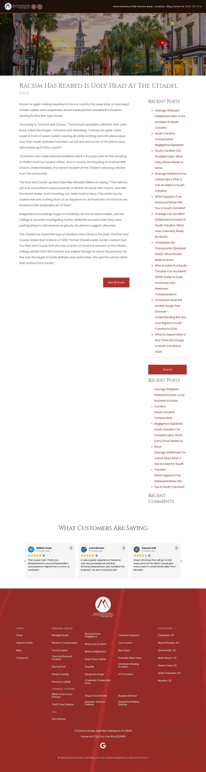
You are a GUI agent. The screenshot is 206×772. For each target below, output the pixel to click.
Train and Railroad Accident (62, 657)
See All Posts (116, 282)
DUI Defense (59, 719)
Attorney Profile (128, 6)
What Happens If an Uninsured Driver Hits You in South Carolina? (170, 202)
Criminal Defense (63, 689)
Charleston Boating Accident (128, 665)
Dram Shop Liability (95, 659)
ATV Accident (125, 674)
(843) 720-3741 (193, 6)
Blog (169, 6)
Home (116, 6)
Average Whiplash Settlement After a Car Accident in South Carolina (170, 119)
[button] (181, 561)
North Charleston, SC (169, 673)
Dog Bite (89, 666)
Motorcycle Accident (95, 644)
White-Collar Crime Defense (62, 695)
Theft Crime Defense (63, 704)
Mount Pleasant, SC (168, 643)
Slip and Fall (58, 666)
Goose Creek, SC (167, 665)
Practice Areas (145, 6)
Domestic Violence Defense (95, 703)
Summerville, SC (167, 650)
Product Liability (60, 674)
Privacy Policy (138, 757)
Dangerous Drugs (94, 674)
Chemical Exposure (128, 635)
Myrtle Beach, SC (167, 658)
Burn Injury (124, 650)
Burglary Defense (127, 695)
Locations (160, 6)
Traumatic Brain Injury (130, 658)
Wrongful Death (60, 635)
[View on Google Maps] (103, 746)
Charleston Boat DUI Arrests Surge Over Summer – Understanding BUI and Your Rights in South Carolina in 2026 (170, 314)
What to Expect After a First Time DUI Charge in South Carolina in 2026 (170, 343)
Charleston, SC (166, 635)
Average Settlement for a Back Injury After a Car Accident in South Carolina (171, 182)
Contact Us (178, 6)
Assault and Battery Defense (128, 703)
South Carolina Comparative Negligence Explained (169, 139)
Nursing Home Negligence (92, 635)
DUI (54, 712)
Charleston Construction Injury (98, 681)
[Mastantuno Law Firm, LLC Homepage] (17, 6)
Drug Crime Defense (96, 695)
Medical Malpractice (95, 651)
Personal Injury (62, 628)
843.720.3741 (96, 736)
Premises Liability (61, 682)
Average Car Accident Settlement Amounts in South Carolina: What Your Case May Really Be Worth (170, 225)
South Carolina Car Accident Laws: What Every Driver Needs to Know (169, 159)
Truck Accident (59, 650)
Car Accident (125, 643)
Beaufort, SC (165, 680)
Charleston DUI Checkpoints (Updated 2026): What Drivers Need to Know (170, 251)
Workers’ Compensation (64, 643)
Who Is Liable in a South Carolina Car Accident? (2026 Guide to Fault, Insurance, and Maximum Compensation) (171, 280)
